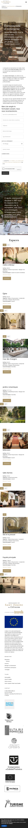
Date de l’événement (7, 141)
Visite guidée (7, 677)
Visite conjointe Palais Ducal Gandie (12, 683)
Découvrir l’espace (7, 274)
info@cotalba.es (11, 690)
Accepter (4, 825)
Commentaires (5, 153)
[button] (26, 2)
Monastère (7, 659)
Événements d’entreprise (10, 667)
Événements (12, 6)
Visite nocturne (8, 681)
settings (10, 823)
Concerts (7, 663)
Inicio (7, 6)
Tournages (7, 669)
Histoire (8, 661)
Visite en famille (8, 679)
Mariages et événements (10, 665)
